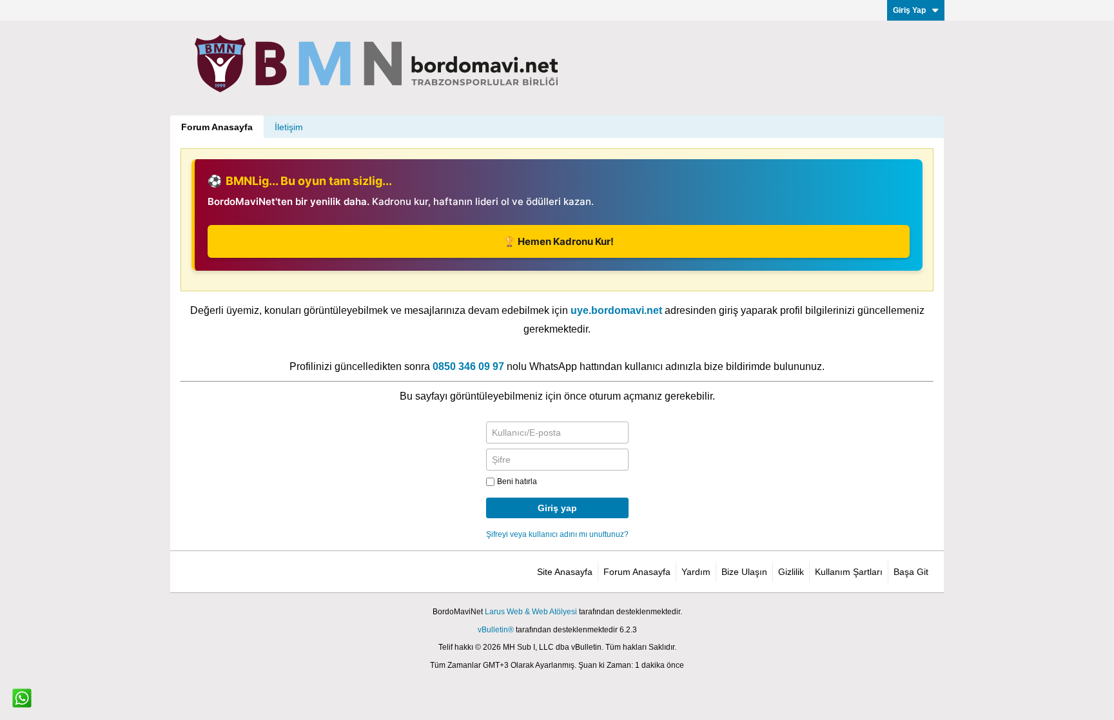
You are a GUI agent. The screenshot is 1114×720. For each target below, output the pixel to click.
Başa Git (911, 572)
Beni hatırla (517, 481)
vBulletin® (496, 629)
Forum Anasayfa (217, 127)
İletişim (289, 127)
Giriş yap (557, 508)
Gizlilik (791, 572)
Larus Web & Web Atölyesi (531, 611)
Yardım (695, 572)
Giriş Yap (909, 10)
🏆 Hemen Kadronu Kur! (558, 241)
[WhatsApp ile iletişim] (22, 698)
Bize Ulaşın (744, 572)
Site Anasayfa (564, 572)
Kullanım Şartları (849, 572)
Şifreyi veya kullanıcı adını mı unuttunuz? (557, 534)
